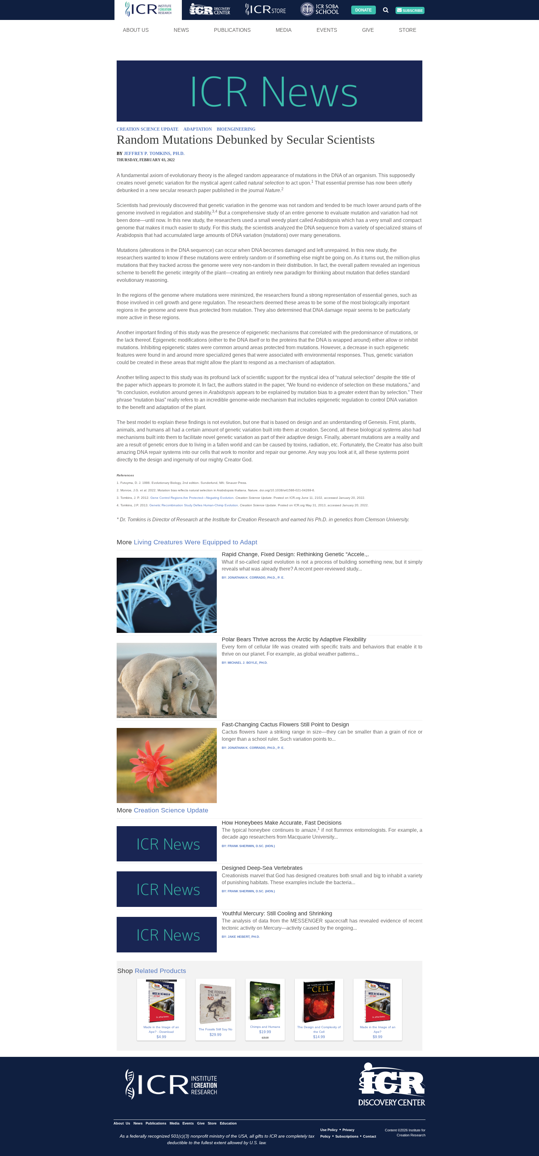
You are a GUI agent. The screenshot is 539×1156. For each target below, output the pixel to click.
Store (407, 30)
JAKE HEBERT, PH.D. (244, 936)
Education (228, 1123)
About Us (136, 30)
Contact (369, 1136)
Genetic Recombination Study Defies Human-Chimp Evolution (193, 505)
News (181, 30)
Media (284, 30)
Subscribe (412, 10)
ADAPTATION (197, 129)
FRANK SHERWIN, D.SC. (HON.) (251, 846)
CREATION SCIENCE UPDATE (147, 129)
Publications (232, 30)
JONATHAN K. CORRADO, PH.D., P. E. (256, 577)
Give (368, 30)
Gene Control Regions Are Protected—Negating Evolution (192, 497)
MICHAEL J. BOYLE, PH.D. (248, 662)
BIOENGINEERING (236, 129)
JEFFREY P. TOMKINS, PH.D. (154, 153)
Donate (363, 9)
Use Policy (328, 1130)
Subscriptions (346, 1136)
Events (327, 30)
